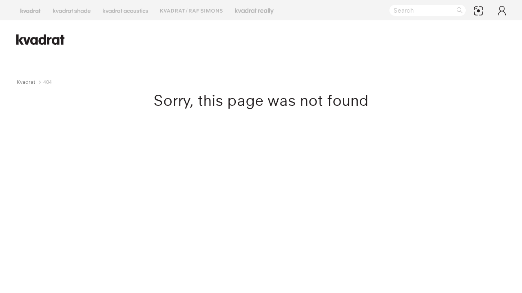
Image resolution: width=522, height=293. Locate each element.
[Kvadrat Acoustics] (125, 10)
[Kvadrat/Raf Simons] (191, 10)
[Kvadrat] (30, 10)
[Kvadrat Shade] (72, 10)
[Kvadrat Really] (254, 10)
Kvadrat (26, 82)
